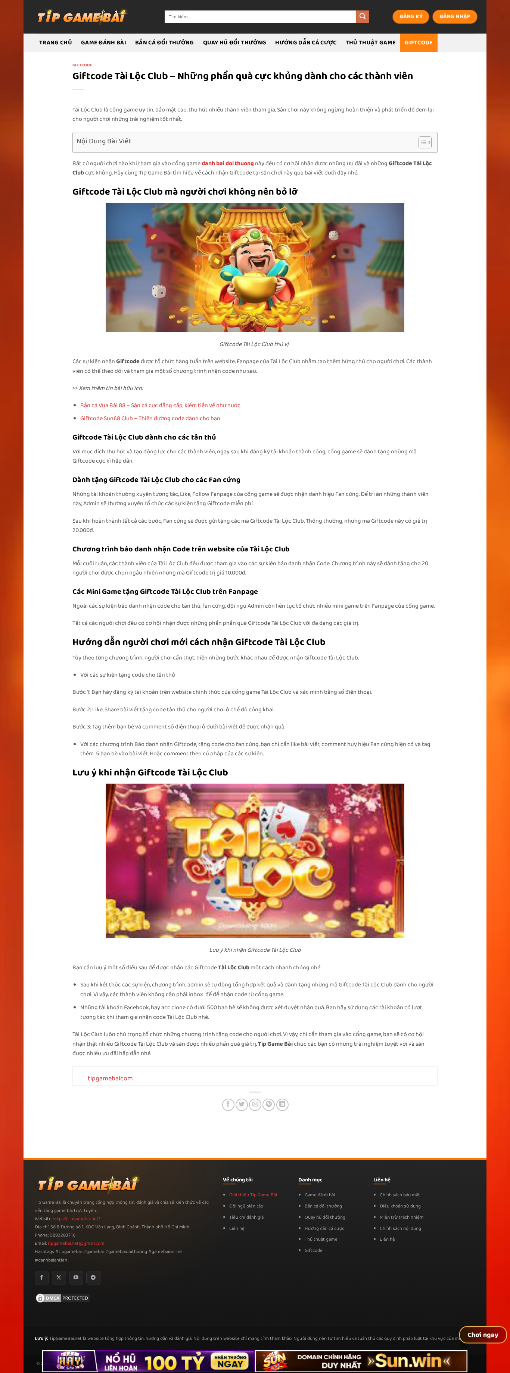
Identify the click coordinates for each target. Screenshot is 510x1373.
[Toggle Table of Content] (421, 142)
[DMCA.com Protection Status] (63, 1298)
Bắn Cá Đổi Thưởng (164, 42)
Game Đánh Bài (103, 42)
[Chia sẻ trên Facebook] (228, 1105)
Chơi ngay (483, 1335)
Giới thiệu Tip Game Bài (253, 1195)
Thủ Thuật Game (371, 42)
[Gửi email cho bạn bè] (255, 1105)
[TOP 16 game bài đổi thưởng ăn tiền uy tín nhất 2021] (81, 17)
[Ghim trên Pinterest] (268, 1105)
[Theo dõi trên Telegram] (93, 1278)
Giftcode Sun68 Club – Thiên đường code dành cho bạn (150, 418)
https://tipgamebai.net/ (76, 1219)
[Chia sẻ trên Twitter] (242, 1105)
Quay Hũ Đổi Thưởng (235, 42)
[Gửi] (362, 16)
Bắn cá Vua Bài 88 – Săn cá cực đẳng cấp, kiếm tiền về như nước (160, 405)
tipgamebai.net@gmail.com (76, 1243)
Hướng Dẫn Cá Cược (305, 42)
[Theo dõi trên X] (59, 1278)
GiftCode (419, 42)
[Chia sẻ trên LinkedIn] (282, 1105)
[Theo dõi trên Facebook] (42, 1278)
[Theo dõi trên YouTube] (76, 1278)
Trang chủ (55, 42)
